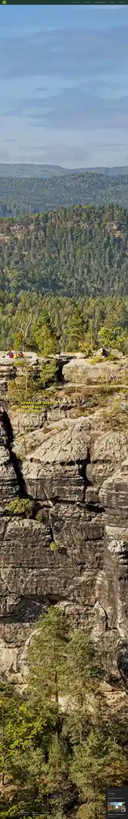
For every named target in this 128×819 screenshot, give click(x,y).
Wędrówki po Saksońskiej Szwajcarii (116, 814)
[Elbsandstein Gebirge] (4, 2)
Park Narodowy (111, 793)
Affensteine (35, 812)
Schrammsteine (25, 812)
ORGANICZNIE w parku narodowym (116, 798)
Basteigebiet (47, 812)
